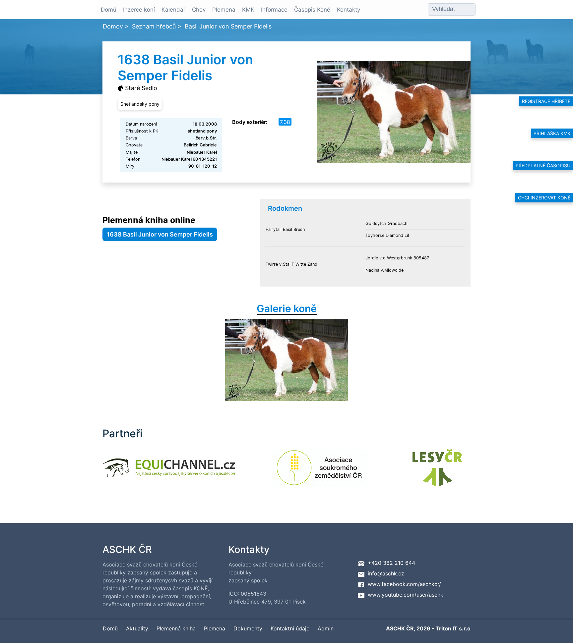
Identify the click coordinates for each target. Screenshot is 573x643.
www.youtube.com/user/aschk (405, 594)
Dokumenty (247, 628)
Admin (326, 628)
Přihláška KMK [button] (552, 133)
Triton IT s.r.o (453, 628)
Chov (199, 9)
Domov (113, 26)
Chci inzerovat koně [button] (544, 197)
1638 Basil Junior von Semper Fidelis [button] (160, 234)
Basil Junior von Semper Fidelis (228, 26)
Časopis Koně (312, 9)
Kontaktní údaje (290, 628)
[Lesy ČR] (437, 472)
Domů (108, 9)
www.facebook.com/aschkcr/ (404, 584)
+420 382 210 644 (391, 563)
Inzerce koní (139, 9)
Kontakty (348, 9)
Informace (274, 9)
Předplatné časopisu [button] (543, 165)
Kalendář (173, 9)
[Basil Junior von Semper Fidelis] (286, 360)
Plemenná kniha (176, 628)
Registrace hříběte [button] (546, 101)
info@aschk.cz (386, 573)
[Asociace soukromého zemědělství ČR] (320, 472)
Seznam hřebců (154, 26)
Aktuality (137, 628)
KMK (248, 9)
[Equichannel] (168, 471)
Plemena (223, 9)
